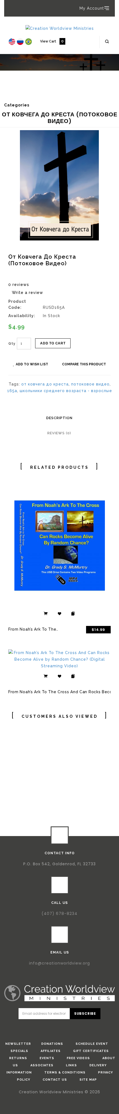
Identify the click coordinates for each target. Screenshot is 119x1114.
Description (59, 418)
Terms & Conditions (65, 1072)
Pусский (25, 91)
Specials (19, 1051)
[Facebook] (36, 1028)
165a (12, 391)
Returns (18, 1058)
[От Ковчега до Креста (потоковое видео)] (59, 185)
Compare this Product (84, 364)
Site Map (88, 1079)
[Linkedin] (67, 1028)
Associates (41, 1065)
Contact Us (55, 1079)
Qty (11, 344)
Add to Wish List (32, 364)
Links (71, 1065)
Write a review (27, 292)
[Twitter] (52, 1028)
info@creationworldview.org (59, 963)
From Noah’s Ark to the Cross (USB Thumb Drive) (58, 629)
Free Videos (78, 1058)
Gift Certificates (91, 1051)
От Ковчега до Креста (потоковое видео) (51, 94)
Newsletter (18, 1044)
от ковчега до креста (45, 384)
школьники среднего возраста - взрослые (66, 391)
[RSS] (83, 1028)
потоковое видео (90, 384)
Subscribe (85, 1013)
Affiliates (51, 1051)
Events (47, 1058)
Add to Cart (53, 343)
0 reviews (18, 284)
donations (52, 1044)
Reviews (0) (59, 433)
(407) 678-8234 (59, 913)
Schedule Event (92, 1044)
